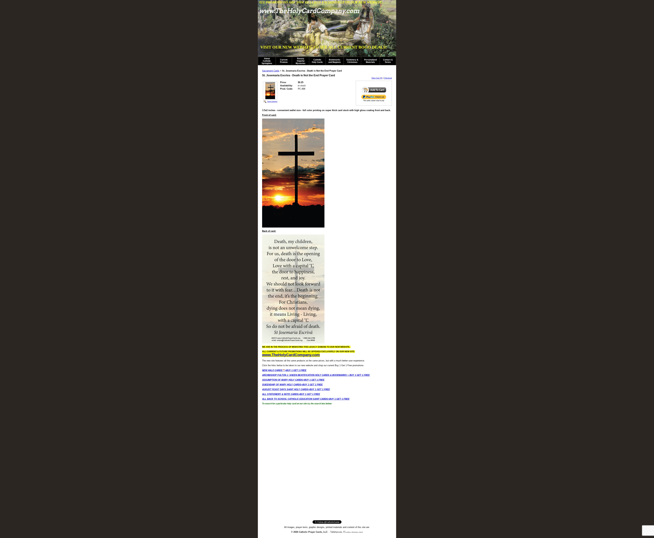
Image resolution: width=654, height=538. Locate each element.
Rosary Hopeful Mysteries (300, 61)
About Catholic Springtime (267, 61)
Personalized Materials (370, 61)
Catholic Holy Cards (317, 61)
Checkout (388, 78)
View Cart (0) (376, 78)
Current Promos (284, 61)
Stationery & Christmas (352, 61)
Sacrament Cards (270, 70)
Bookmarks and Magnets (334, 61)
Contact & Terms (388, 61)
